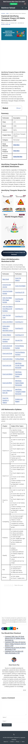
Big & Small (5, 279)
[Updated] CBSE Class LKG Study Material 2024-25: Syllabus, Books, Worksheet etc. (15, 638)
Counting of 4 (19, 321)
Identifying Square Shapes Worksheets (19, 383)
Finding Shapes (19, 358)
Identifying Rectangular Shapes (18, 374)
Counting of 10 (19, 334)
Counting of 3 (19, 316)
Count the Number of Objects (5, 400)
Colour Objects (6, 334)
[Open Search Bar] (22, 8)
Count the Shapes (20, 285)
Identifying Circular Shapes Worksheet (19, 365)
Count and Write (7, 382)
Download (14, 4)
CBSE (7, 13)
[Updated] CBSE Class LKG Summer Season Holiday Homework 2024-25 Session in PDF (15, 643)
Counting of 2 (19, 308)
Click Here (16, 145)
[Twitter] (5, 628)
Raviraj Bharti (5, 24)
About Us (6, 741)
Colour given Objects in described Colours (7, 328)
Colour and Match (7, 321)
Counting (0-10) (19, 292)
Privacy (17, 741)
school (3, 13)
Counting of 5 (19, 328)
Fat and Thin (18, 340)
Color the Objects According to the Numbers (7, 309)
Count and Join (6, 365)
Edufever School (8, 8)
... (24, 689)
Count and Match (7, 374)
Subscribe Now (17, 156)
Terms (23, 741)
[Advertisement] (14, 57)
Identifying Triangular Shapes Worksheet (20, 391)
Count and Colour (7, 358)
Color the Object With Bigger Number (7, 300)
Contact (12, 741)
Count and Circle (7, 353)
